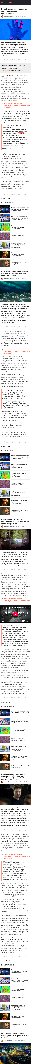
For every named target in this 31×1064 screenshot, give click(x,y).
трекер (21, 131)
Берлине (12, 933)
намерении (6, 940)
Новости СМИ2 (5, 199)
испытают (19, 681)
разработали (20, 181)
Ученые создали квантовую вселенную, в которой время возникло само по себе (17, 106)
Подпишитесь (6, 70)
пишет (8, 100)
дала (25, 431)
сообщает (15, 371)
